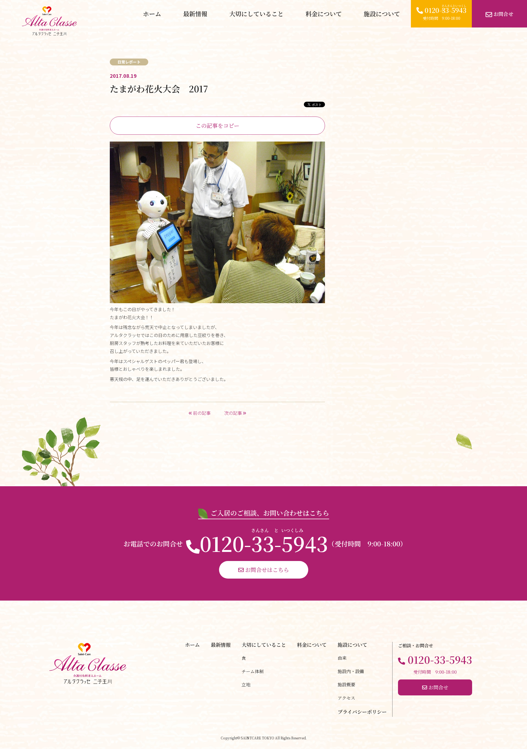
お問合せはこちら (266, 570)
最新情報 (195, 13)
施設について (382, 13)
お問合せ (502, 13)
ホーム (152, 13)
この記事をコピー (217, 125)
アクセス (346, 698)
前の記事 (201, 413)
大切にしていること (256, 13)
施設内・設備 (351, 671)
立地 (246, 684)
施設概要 (346, 684)
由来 (342, 658)
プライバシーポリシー (362, 711)
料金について (323, 13)
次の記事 (233, 413)
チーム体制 (253, 671)
